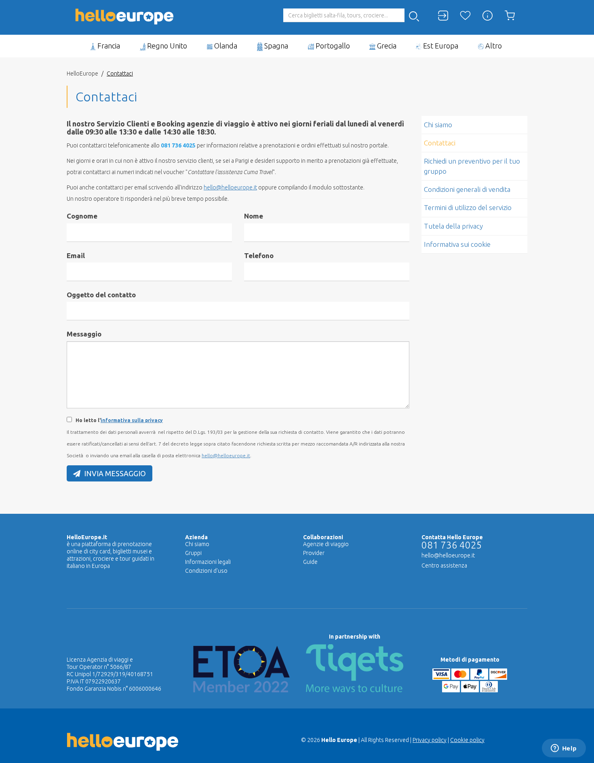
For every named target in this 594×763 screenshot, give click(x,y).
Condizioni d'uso (206, 571)
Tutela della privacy (453, 226)
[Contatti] (487, 15)
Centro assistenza (444, 565)
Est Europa (439, 46)
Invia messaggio (114, 473)
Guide (310, 562)
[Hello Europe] (124, 10)
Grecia (385, 46)
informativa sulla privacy (132, 420)
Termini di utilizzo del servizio (468, 207)
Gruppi (193, 553)
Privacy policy (430, 740)
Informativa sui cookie (457, 244)
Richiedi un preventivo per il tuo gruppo (472, 165)
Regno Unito (166, 46)
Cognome (82, 216)
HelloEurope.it (87, 537)
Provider (313, 553)
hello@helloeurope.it (230, 187)
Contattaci (439, 143)
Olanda (225, 46)
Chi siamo (438, 124)
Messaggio (84, 334)
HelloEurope (82, 73)
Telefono (259, 255)
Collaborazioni (323, 537)
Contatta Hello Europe (452, 537)
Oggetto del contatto (101, 294)
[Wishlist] (465, 15)
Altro (493, 46)
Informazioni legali (208, 562)
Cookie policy (467, 740)
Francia (108, 46)
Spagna (275, 46)
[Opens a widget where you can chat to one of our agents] (563, 749)
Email (76, 255)
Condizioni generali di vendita (467, 189)
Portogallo (332, 46)
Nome (253, 216)
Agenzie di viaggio (326, 544)
